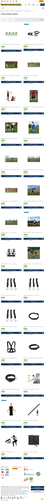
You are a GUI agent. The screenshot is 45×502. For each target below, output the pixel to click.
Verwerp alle (37, 489)
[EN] (5, 1)
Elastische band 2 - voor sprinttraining (31, 75)
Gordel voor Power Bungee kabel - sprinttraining (10, 389)
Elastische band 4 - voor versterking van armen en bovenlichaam (10, 107)
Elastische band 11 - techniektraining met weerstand (33, 201)
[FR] (8, 1)
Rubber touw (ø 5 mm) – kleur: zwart (31, 451)
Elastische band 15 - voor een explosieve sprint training (33, 264)
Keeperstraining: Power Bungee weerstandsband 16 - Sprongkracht (34, 45)
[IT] (10, 1)
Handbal (12, 10)
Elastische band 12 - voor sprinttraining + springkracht (9, 233)
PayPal (15, 498)
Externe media (24, 497)
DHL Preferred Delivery (7, 498)
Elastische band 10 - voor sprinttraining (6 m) (9, 201)
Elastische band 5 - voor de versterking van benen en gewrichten (34, 107)
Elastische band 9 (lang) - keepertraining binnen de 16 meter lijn (33, 170)
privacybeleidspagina (21, 493)
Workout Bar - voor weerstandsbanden (31, 420)
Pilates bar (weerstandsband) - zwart (8, 451)
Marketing (17, 497)
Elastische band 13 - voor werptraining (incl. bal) (33, 232)
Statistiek (11, 497)
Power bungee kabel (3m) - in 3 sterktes (31, 295)
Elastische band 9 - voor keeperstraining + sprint (10, 169)
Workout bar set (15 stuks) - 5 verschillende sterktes (11, 420)
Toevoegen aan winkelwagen (10, 50)
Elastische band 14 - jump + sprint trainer (9, 263)
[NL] (13, 1)
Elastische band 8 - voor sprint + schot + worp (32, 138)
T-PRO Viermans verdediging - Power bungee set (10, 44)
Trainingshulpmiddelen (18, 10)
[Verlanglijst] (38, 4)
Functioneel (5, 497)
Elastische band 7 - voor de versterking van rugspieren (9, 139)
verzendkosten (30, 51)
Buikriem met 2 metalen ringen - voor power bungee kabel (33, 327)
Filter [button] (42, 19)
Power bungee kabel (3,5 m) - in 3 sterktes (9, 326)
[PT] (16, 1)
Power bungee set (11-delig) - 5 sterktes (31, 389)
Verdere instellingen (4, 500)
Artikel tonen (10, 113)
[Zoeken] (43, 8)
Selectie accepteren (37, 491)
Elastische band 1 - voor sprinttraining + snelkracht (10, 75)
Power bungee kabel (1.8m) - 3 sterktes (8, 295)
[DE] (2, 1)
